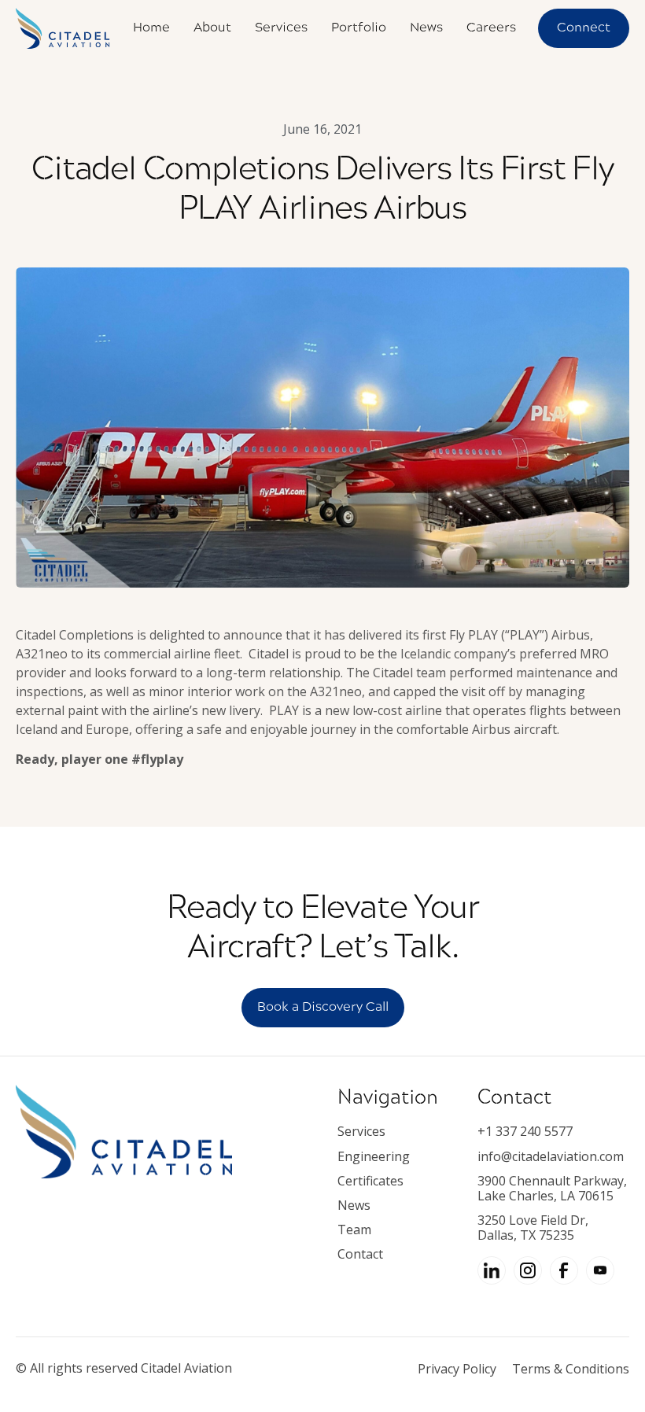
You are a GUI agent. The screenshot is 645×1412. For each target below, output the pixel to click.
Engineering (373, 1156)
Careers (491, 28)
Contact (360, 1254)
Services (281, 28)
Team (354, 1229)
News (426, 28)
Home (151, 28)
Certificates (370, 1181)
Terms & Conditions (570, 1369)
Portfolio (358, 28)
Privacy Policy (457, 1369)
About (212, 28)
